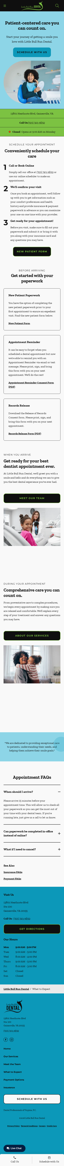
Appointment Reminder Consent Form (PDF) (31, 384)
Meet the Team (12, 1064)
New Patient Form (32, 251)
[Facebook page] (6, 1040)
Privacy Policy (13, 1126)
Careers (42, 1126)
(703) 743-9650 (36, 122)
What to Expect (13, 1072)
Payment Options (14, 1079)
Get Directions (32, 929)
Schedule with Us (32, 52)
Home (7, 1048)
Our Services (11, 1056)
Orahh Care (52, 1126)
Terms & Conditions (29, 1126)
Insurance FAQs (13, 872)
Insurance (9, 1087)
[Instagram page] (12, 1040)
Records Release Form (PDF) (24, 433)
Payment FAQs (12, 878)
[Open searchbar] (57, 5)
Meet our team (31, 498)
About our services (32, 635)
